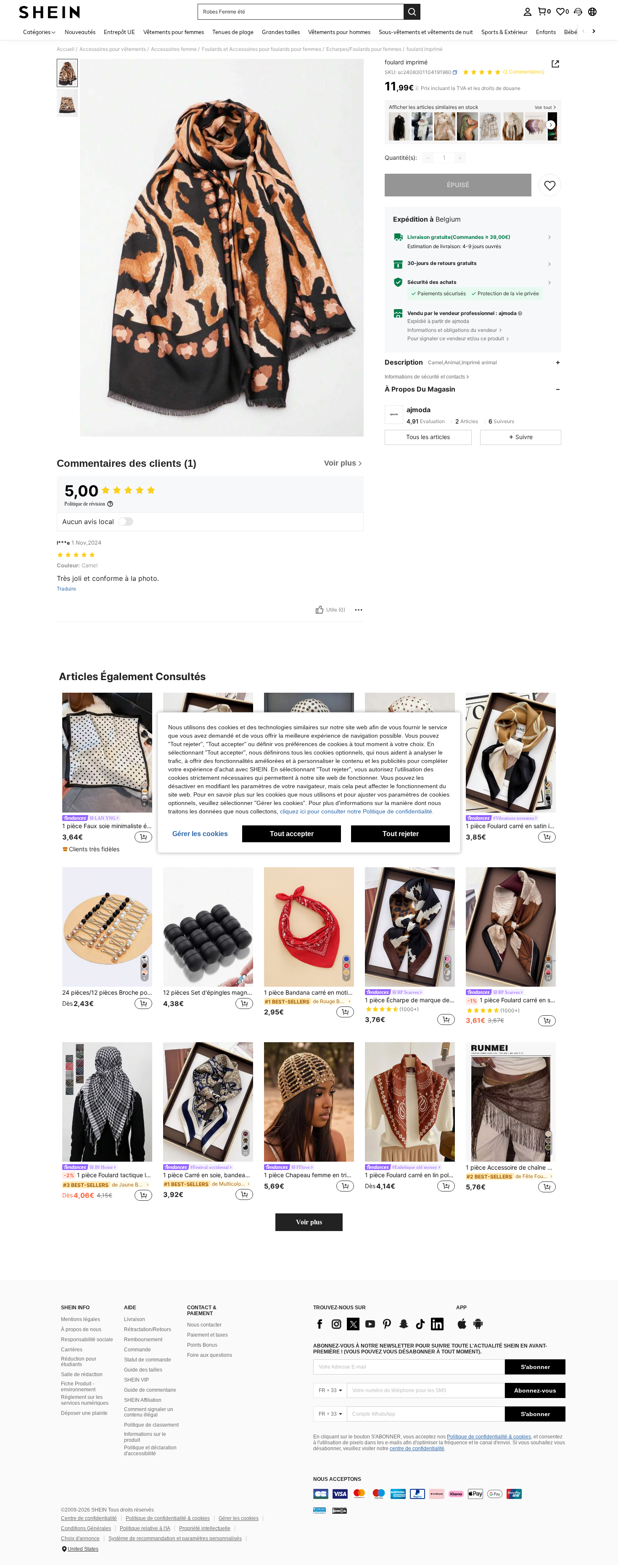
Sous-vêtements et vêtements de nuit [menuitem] (426, 32)
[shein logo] (49, 12)
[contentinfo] (439, 1494)
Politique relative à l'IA (145, 1528)
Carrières (71, 1350)
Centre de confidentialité (89, 1518)
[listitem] (399, 126)
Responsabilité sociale (87, 1340)
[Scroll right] (594, 32)
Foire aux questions (209, 1355)
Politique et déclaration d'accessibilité (150, 1450)
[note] (92, 849)
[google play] (478, 1328)
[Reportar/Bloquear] (359, 610)
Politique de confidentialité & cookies (489, 1437)
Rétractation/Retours (147, 1329)
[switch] (125, 521)
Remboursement (143, 1340)
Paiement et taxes (207, 1335)
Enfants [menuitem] (546, 32)
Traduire (66, 589)
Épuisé (458, 185)
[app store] (462, 1328)
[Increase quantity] (459, 158)
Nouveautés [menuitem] (80, 32)
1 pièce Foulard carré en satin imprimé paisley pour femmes (511, 1000)
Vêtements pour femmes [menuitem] (173, 32)
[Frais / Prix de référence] (417, 88)
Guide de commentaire (150, 1390)
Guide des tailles (143, 1370)
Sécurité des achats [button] (432, 282)
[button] (578, 12)
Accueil (65, 49)
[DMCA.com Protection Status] (339, 1510)
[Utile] (319, 610)
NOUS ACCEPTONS (337, 1479)
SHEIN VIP (136, 1380)
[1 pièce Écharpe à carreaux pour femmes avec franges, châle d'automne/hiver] (490, 126)
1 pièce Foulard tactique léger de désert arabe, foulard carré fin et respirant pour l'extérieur (108, 1175)
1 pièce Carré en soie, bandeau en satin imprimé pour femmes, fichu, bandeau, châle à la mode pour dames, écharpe (208, 1175)
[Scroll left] (583, 32)
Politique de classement (151, 1425)
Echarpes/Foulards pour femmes (363, 49)
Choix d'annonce (80, 1538)
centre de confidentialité (417, 1448)
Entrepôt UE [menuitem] (119, 32)
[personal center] (528, 12)
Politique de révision (84, 504)
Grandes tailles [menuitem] (281, 32)
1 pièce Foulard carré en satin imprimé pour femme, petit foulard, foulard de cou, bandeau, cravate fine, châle (511, 826)
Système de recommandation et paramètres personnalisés (175, 1538)
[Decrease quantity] (428, 158)
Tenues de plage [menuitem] (233, 32)
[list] (380, 1324)
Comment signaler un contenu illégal (148, 1412)
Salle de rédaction (82, 1374)
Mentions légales (80, 1319)
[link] (544, 11)
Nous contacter (204, 1325)
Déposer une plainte (84, 1413)
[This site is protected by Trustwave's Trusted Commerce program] (319, 1510)
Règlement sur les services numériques (84, 1400)
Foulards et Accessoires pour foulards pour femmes (261, 49)
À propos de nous (81, 1329)
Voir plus (309, 1222)
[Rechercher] (412, 12)
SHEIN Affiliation (142, 1400)
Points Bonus (202, 1345)
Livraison (134, 1319)
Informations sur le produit (145, 1437)
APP (461, 1308)
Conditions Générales (86, 1528)
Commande (137, 1350)
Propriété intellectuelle (204, 1528)
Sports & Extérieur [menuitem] (504, 32)
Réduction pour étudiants (78, 1362)
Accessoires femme (174, 49)
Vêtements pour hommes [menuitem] (339, 32)
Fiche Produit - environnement (78, 1387)
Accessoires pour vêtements (112, 49)
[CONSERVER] (550, 185)
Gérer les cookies (239, 1518)
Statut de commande (147, 1360)
